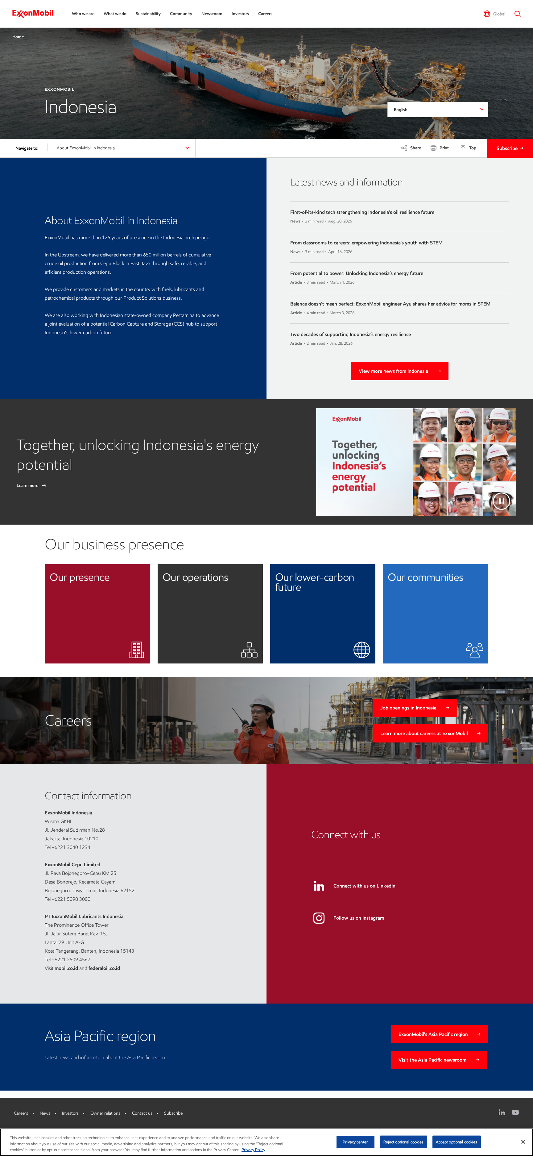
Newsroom (211, 13)
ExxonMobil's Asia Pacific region (433, 1034)
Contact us (142, 1113)
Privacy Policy (253, 1149)
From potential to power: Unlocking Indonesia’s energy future (356, 273)
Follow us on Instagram (358, 918)
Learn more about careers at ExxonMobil (424, 733)
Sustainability (148, 13)
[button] (494, 13)
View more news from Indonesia (393, 371)
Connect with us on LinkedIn (364, 886)
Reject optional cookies (403, 1141)
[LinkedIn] (502, 1112)
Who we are (83, 13)
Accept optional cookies (456, 1141)
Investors (240, 13)
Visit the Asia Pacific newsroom (432, 1060)
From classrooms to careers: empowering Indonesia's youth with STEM (366, 243)
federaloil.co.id (104, 968)
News (45, 1113)
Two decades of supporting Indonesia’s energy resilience (350, 334)
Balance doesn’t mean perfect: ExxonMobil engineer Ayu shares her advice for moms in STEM (390, 304)
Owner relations (105, 1113)
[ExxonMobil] (36, 14)
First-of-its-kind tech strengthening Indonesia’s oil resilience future (362, 212)
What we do (115, 13)
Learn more (28, 485)
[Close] (523, 1142)
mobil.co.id (66, 968)
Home (18, 37)
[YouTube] (515, 1112)
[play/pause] (501, 501)
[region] (266, 1142)
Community (181, 13)
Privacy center (355, 1141)
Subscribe (507, 148)
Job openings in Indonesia (408, 708)
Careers (265, 13)
